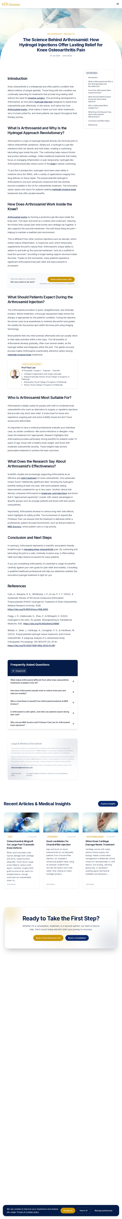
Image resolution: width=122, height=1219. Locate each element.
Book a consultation (77, 938)
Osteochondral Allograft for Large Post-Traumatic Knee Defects (20, 844)
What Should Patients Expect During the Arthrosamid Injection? (99, 99)
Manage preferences (103, 1210)
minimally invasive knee (64, 189)
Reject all (83, 1210)
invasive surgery (36, 98)
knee (53, 164)
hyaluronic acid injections (54, 493)
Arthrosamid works (17, 109)
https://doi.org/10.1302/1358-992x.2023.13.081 (31, 645)
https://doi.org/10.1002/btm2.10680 (41, 623)
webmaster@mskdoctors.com (22, 767)
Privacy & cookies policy (28, 1212)
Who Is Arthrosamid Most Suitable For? (98, 107)
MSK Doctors (14, 526)
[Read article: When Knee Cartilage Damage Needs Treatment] (100, 822)
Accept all (67, 1210)
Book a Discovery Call (61, 279)
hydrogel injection (44, 102)
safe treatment (29, 478)
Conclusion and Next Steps (99, 121)
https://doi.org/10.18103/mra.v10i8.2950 (28, 609)
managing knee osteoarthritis (38, 549)
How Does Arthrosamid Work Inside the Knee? (99, 91)
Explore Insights (108, 804)
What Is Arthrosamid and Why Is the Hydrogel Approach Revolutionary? (100, 83)
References (93, 125)
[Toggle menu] (117, 4)
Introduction (93, 77)
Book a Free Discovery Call (48, 938)
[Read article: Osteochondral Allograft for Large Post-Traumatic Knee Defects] (21, 822)
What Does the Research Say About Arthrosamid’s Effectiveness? (99, 114)
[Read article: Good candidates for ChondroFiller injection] (61, 822)
